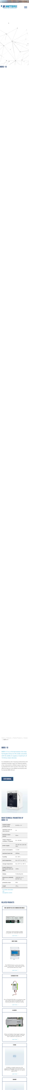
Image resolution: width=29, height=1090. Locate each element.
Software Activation (23, 1)
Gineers (26, 738)
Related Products (7, 902)
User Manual (7, 779)
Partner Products (17, 738)
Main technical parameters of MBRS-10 (12, 819)
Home (3, 738)
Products (8, 738)
